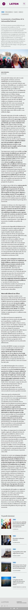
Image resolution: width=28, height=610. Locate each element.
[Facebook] (7, 606)
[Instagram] (4, 606)
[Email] (17, 608)
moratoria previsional (5, 14)
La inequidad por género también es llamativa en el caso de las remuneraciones (12, 417)
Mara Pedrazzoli (5, 72)
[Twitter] (14, 608)
